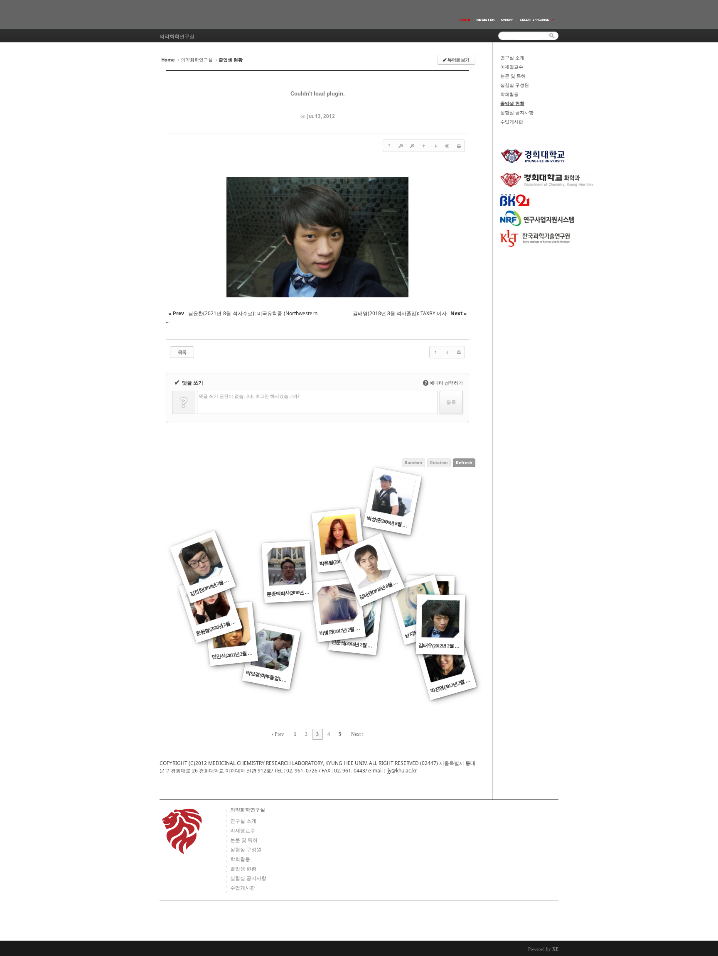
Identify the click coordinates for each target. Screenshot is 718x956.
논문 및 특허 (513, 76)
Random (413, 463)
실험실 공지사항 (517, 112)
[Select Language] (537, 20)
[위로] (424, 146)
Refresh (464, 463)
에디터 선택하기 (444, 383)
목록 (182, 352)
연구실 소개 (512, 57)
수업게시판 (511, 121)
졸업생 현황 (512, 103)
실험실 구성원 (514, 85)
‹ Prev (278, 734)
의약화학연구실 (197, 59)
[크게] (400, 146)
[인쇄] (459, 146)
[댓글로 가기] (447, 146)
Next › (357, 734)
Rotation (439, 463)
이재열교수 (511, 66)
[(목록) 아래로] (435, 146)
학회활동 (509, 94)
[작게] (412, 146)
